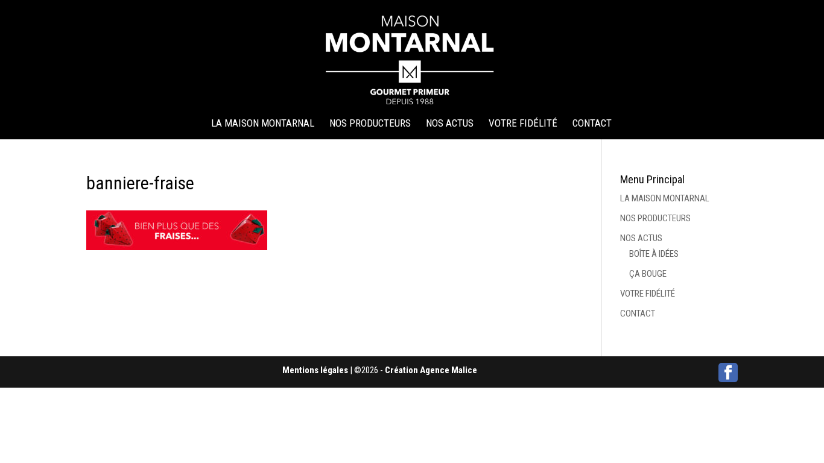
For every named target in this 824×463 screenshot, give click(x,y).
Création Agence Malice (431, 370)
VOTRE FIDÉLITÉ (523, 124)
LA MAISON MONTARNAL (262, 124)
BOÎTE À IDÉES (654, 253)
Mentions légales (315, 370)
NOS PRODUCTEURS (370, 124)
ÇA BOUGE (648, 273)
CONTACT (592, 124)
